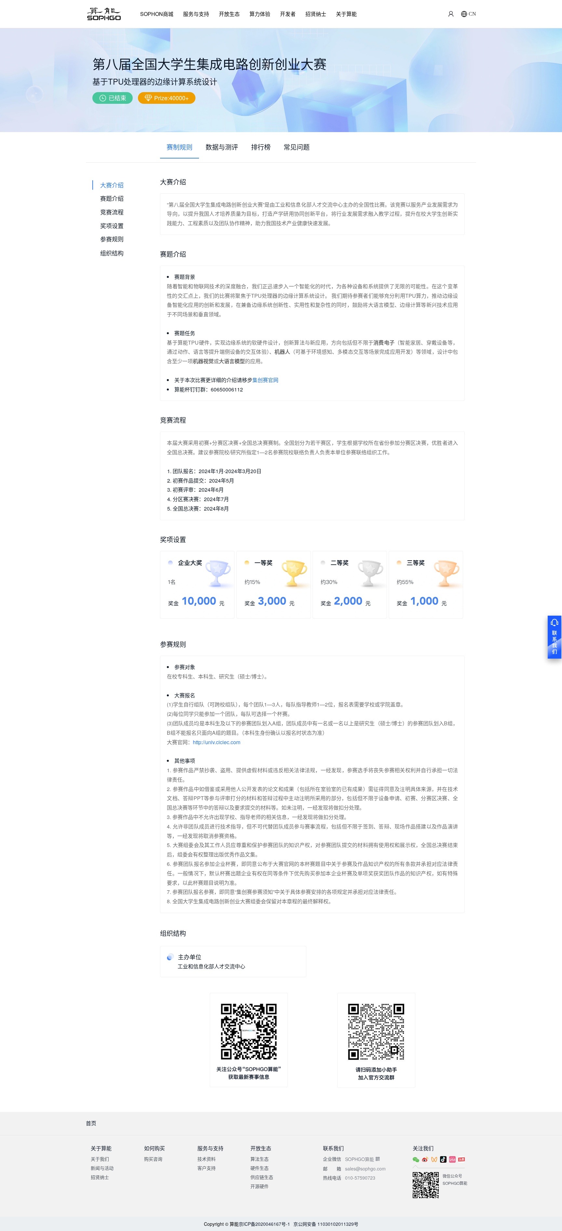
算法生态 (259, 1159)
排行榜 (261, 147)
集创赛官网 (265, 380)
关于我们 (100, 1159)
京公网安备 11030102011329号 (325, 1224)
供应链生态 (261, 1177)
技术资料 (206, 1159)
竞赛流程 (112, 212)
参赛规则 (112, 239)
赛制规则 (180, 147)
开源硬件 (259, 1186)
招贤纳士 (315, 14)
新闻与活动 (102, 1168)
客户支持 (206, 1168)
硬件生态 (259, 1168)
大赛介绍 (112, 185)
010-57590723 (360, 1177)
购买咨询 (153, 1159)
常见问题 (297, 147)
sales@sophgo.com (365, 1168)
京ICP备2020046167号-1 (264, 1224)
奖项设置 (112, 225)
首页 (91, 1123)
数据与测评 (222, 147)
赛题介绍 (112, 198)
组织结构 (112, 252)
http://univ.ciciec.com (216, 742)
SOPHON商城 (156, 14)
